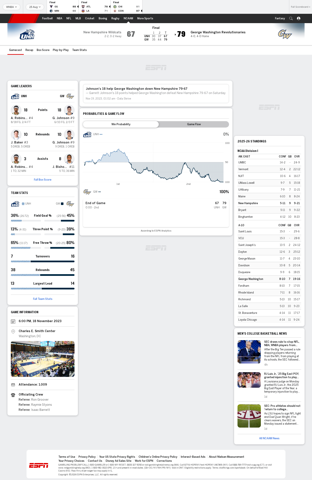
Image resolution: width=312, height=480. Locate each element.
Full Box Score (42, 179)
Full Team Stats (42, 299)
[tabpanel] (156, 181)
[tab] (121, 124)
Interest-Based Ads (193, 456)
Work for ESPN (144, 460)
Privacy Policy (87, 456)
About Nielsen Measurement (226, 456)
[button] (291, 18)
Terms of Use (66, 456)
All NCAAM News (269, 438)
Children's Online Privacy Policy (158, 456)
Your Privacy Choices (71, 460)
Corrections (164, 460)
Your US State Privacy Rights (117, 456)
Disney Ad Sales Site (118, 460)
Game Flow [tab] (194, 124)
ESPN (23, 18)
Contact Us (95, 460)
